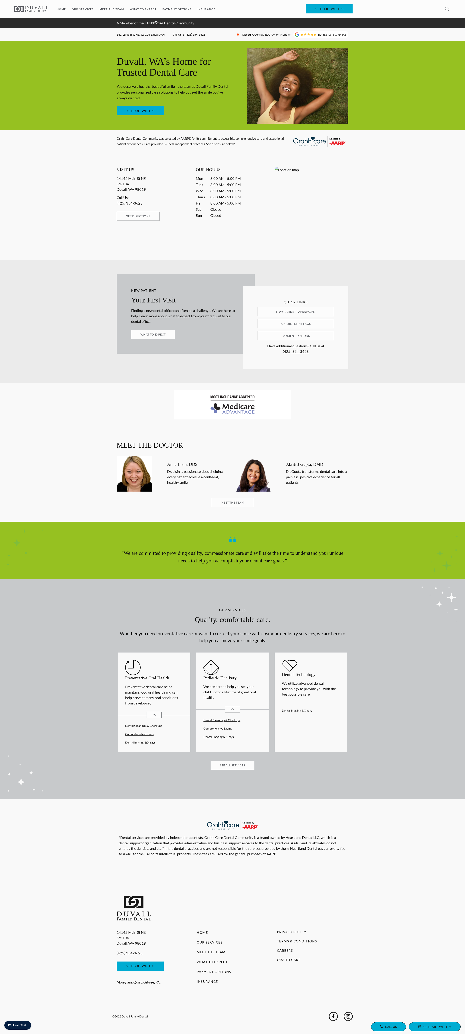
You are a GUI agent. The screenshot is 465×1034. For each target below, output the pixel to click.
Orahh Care (289, 960)
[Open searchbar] (447, 9)
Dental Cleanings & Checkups (143, 725)
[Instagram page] (348, 1016)
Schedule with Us (329, 9)
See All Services (232, 765)
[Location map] (311, 206)
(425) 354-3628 (195, 34)
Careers (285, 950)
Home (61, 9)
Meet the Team (112, 9)
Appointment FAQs (296, 323)
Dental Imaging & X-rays (140, 742)
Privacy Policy (291, 932)
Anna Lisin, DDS (182, 464)
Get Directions (138, 216)
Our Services (83, 9)
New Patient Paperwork (295, 311)
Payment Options (177, 9)
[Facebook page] (333, 1016)
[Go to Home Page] (31, 9)
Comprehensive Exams (139, 734)
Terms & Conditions (297, 941)
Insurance (206, 9)
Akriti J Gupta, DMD (304, 464)
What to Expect (143, 9)
